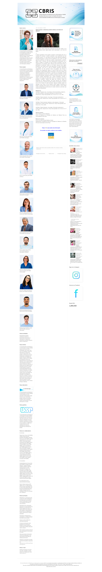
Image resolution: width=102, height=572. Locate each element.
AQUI (46, 127)
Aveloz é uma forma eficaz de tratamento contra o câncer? (79, 255)
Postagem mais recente (40, 153)
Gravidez (61, 147)
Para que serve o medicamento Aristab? (79, 160)
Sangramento (38, 148)
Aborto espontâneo (48, 147)
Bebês (52, 147)
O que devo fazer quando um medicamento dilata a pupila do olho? (79, 196)
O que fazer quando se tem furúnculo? (79, 184)
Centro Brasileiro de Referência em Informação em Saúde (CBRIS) (33, 563)
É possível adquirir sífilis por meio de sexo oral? (79, 172)
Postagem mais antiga (62, 153)
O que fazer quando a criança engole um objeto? (79, 242)
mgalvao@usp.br (23, 553)
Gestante (57, 147)
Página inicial (51, 153)
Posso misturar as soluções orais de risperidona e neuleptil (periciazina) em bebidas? (76, 209)
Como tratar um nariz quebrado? (75, 220)
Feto (54, 147)
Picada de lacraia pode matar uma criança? (78, 230)
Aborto (43, 147)
